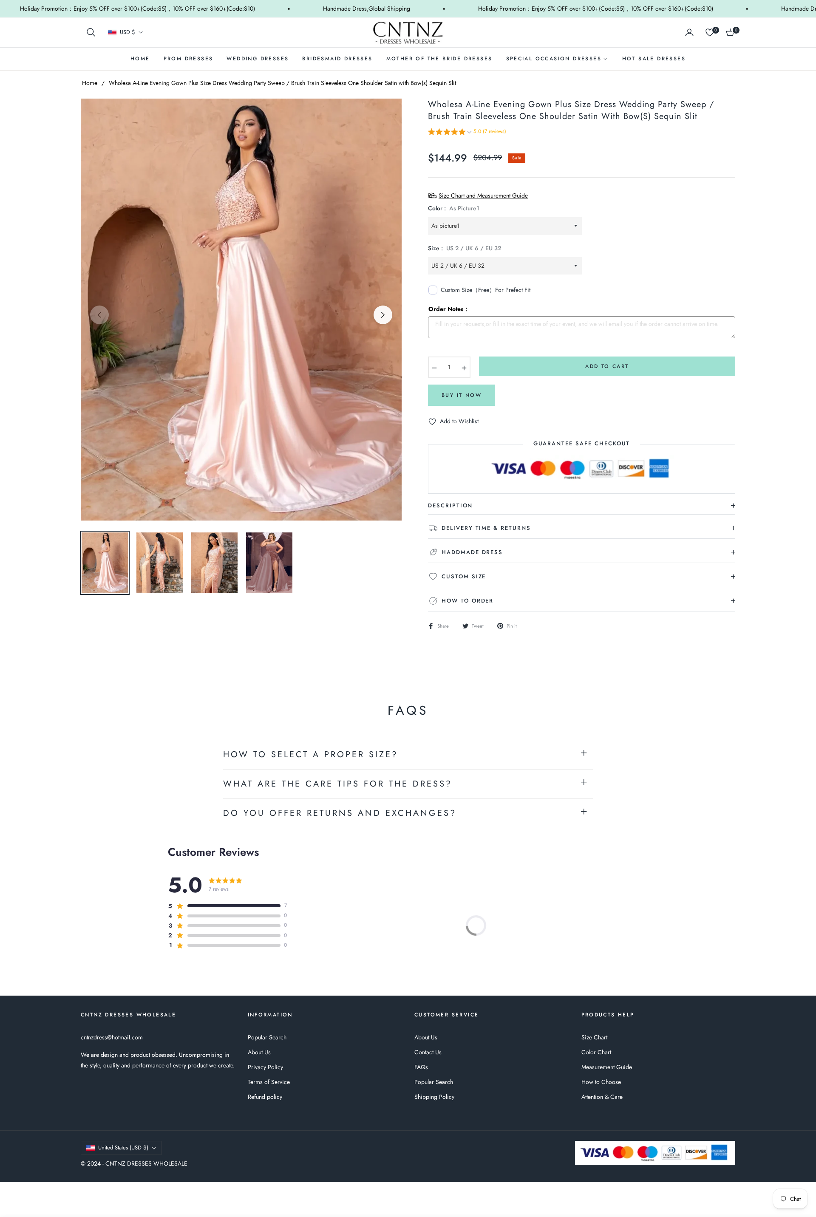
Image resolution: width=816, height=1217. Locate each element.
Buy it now (462, 395)
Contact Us (428, 1052)
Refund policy (265, 1096)
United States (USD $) (123, 1147)
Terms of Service (269, 1082)
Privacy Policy (265, 1067)
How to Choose (601, 1082)
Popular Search (267, 1037)
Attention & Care (602, 1096)
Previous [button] (99, 315)
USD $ (127, 32)
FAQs (421, 1067)
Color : (453, 208)
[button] (91, 32)
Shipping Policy (434, 1096)
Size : (464, 248)
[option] (241, 310)
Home (89, 83)
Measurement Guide (606, 1067)
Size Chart (594, 1037)
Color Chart (596, 1052)
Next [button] (383, 315)
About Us (259, 1052)
